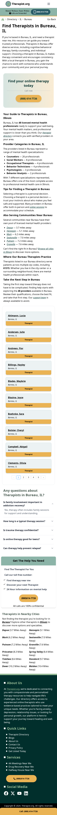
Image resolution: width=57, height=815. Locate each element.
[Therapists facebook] (6, 793)
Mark (9, 234)
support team (39, 297)
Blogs (11, 737)
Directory (12, 19)
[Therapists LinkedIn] (26, 793)
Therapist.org (21, 4)
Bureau (6, 622)
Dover (5, 666)
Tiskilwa (6, 659)
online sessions (37, 207)
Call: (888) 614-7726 (28, 811)
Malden (33, 666)
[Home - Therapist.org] (2, 19)
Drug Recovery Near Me (21, 766)
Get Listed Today (17, 751)
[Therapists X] (13, 793)
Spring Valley (36, 651)
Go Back (51, 19)
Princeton (7, 651)
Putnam (10, 240)
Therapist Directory (19, 734)
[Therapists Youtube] (19, 793)
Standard (34, 659)
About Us (13, 741)
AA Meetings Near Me (20, 763)
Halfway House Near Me (21, 770)
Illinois (43, 622)
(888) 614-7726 (42, 12)
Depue (10, 227)
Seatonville (12, 237)
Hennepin (11, 230)
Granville (11, 244)
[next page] (43, 477)
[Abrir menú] (48, 4)
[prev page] (13, 477)
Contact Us (14, 744)
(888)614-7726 (28, 598)
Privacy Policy (16, 747)
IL (21, 19)
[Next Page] (43, 477)
